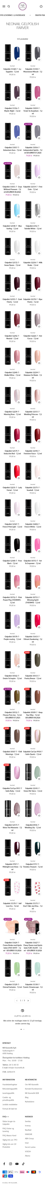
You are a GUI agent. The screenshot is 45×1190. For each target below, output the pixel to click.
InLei (26, 1143)
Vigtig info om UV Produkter (9, 1145)
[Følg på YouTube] (17, 1164)
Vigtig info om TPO (9, 1140)
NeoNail (12, 66)
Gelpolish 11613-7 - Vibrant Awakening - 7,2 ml (33, 639)
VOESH (28, 1151)
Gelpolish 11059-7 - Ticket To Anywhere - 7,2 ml (32, 111)
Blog (26, 1097)
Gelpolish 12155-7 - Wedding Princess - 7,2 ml (33, 414)
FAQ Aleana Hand (9, 1135)
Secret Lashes (30, 1147)
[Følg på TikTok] (23, 1164)
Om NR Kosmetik (31, 1084)
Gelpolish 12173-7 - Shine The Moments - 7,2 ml (12, 827)
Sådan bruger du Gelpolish (8, 1122)
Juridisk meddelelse (9, 1104)
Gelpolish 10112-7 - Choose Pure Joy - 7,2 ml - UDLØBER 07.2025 (12, 715)
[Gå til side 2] (28, 1000)
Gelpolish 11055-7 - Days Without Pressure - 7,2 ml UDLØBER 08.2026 (12, 189)
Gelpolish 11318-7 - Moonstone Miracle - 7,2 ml (32, 71)
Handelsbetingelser (9, 1084)
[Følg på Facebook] (4, 1164)
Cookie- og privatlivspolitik (8, 1098)
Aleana (27, 1156)
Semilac (28, 1121)
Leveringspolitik (8, 1093)
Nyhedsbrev (29, 1102)
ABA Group (29, 1138)
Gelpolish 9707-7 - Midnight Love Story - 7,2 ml (12, 866)
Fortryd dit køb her (9, 1109)
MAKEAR (28, 1134)
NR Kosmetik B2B (32, 1093)
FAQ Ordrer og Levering (8, 1129)
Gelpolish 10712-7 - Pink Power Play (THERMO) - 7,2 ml (12, 600)
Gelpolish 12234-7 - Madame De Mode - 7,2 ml (33, 375)
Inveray (28, 1126)
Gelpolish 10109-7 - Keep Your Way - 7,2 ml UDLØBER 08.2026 (32, 715)
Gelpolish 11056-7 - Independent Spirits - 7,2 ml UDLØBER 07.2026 (32, 150)
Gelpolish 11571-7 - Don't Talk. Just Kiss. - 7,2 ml (32, 906)
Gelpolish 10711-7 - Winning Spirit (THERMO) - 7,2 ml (32, 600)
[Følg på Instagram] (10, 1164)
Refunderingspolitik (9, 1089)
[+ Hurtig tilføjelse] (18, 59)
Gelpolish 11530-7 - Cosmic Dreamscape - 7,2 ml (32, 987)
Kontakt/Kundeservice (33, 1089)
